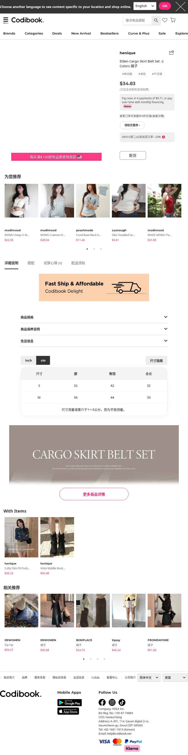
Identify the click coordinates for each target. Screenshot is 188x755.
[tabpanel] (22, 213)
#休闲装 (127, 74)
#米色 (142, 74)
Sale (162, 33)
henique (127, 53)
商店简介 (9, 678)
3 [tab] (101, 249)
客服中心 (112, 678)
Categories (34, 33)
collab (95, 678)
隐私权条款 (59, 678)
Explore (181, 33)
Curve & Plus (138, 33)
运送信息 (78, 678)
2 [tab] (94, 249)
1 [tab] (87, 249)
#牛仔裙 (157, 74)
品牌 (24, 678)
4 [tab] (104, 659)
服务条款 (39, 678)
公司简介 (130, 678)
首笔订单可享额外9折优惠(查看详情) (142, 116)
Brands (9, 33)
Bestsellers (109, 33)
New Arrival (81, 33)
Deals (57, 33)
